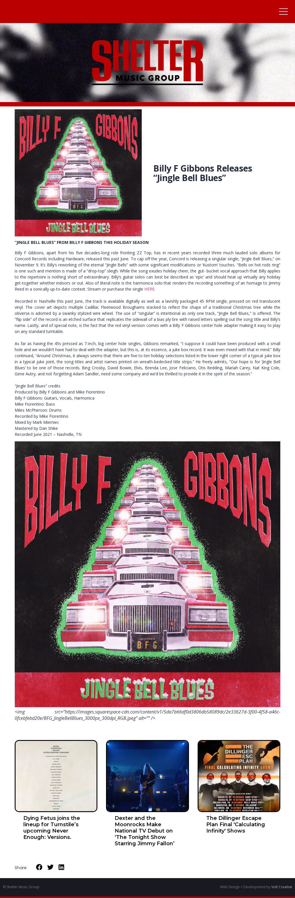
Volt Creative (281, 886)
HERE (149, 289)
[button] (39, 867)
